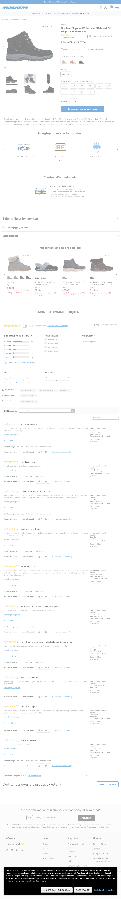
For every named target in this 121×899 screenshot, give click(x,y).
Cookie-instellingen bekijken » (104, 890)
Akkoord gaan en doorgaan (57, 890)
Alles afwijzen (83, 890)
